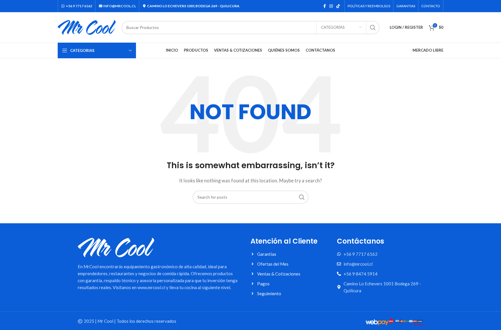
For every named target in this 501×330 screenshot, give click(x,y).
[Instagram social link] (331, 6)
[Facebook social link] (325, 6)
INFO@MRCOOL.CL (119, 6)
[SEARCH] (373, 27)
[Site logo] (87, 26)
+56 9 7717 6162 (78, 6)
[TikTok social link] (338, 6)
